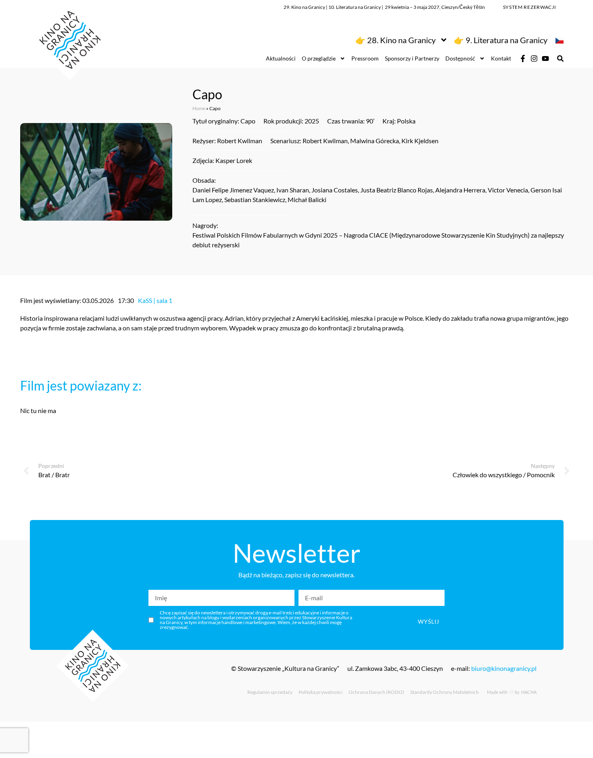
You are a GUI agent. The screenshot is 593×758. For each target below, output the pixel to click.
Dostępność (460, 58)
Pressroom (365, 58)
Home (198, 108)
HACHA (528, 692)
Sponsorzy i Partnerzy (412, 58)
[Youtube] (545, 58)
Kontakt (501, 58)
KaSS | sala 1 (155, 300)
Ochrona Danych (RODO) (376, 692)
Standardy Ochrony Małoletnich (444, 692)
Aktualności (281, 58)
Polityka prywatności (320, 692)
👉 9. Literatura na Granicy (500, 40)
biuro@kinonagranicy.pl (504, 668)
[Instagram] (534, 58)
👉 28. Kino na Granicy (395, 40)
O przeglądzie (319, 58)
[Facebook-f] (522, 58)
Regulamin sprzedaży (269, 692)
